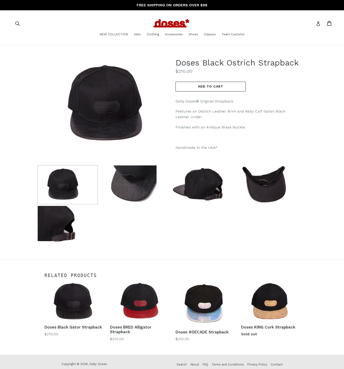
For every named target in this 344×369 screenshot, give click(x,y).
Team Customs (233, 34)
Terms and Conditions (228, 364)
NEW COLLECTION (113, 34)
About (194, 364)
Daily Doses (98, 364)
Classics (210, 34)
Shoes (193, 34)
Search (182, 364)
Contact (277, 364)
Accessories (174, 34)
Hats (137, 34)
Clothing (153, 34)
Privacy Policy (257, 364)
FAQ (205, 364)
